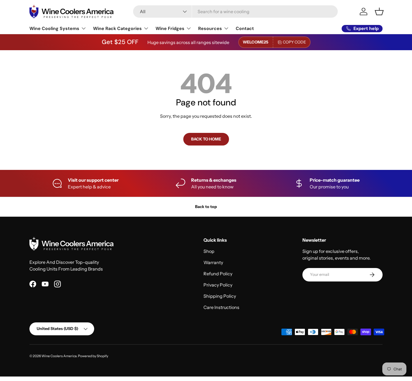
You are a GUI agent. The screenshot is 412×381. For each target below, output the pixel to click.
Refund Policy (217, 273)
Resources (210, 28)
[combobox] (235, 11)
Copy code (294, 42)
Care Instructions (221, 307)
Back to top (206, 206)
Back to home (206, 139)
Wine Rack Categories (117, 28)
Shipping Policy (219, 296)
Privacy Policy (217, 285)
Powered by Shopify (93, 356)
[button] (379, 11)
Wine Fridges (170, 28)
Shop (208, 251)
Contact (245, 28)
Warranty (213, 262)
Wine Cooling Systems (54, 28)
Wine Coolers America (59, 356)
